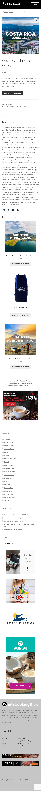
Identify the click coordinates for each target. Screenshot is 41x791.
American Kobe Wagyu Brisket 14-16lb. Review (17, 515)
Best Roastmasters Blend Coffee (13, 521)
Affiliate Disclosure (23, 743)
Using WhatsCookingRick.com (27, 741)
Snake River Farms (9, 498)
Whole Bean (7, 501)
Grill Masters (8, 478)
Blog (4, 741)
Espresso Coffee (9, 468)
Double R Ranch (9, 465)
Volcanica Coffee (22, 106)
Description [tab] (6, 116)
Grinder (6, 481)
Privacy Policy (21, 738)
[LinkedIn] (13, 210)
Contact (5, 746)
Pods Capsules (8, 494)
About (5, 743)
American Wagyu (9, 442)
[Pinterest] (18, 210)
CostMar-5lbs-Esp (10, 106)
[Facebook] (9, 210)
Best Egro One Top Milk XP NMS (13, 529)
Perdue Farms (8, 491)
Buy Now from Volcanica (12, 93)
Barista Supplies (9, 446)
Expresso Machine (9, 472)
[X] (4, 210)
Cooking (6, 455)
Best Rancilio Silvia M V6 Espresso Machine (17, 518)
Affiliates (7, 439)
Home (6, 12)
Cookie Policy (21, 746)
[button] (35, 19)
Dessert (6, 462)
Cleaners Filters (9, 449)
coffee (11, 12)
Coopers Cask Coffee (10, 459)
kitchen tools (8, 484)
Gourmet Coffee (9, 475)
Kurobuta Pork (8, 488)
